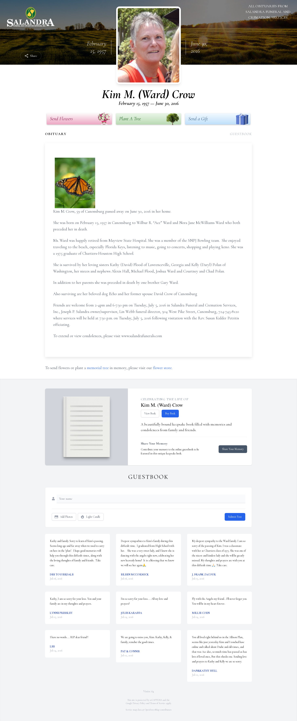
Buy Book (170, 413)
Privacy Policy (139, 703)
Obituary (55, 134)
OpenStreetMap (152, 709)
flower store (162, 367)
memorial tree (98, 367)
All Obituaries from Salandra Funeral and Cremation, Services (267, 12)
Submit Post (235, 516)
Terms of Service (157, 703)
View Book (150, 413)
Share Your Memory (233, 449)
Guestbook (241, 134)
